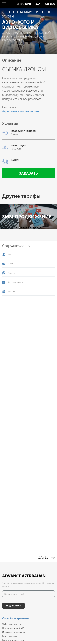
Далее (43, 557)
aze (47, 3)
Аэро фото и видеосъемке (20, 111)
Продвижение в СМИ (13, 627)
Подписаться (13, 605)
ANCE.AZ (28, 3)
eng (52, 3)
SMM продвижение (26, 216)
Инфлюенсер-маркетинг (14, 631)
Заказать (28, 173)
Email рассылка (9, 635)
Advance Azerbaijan (24, 575)
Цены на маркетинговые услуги (26, 14)
